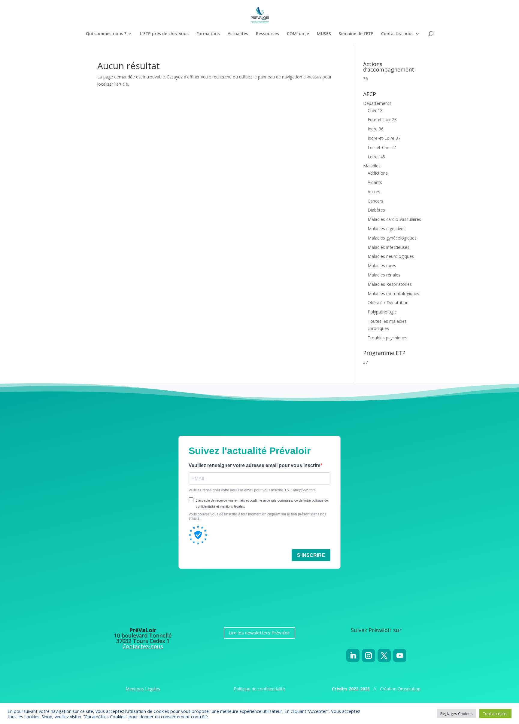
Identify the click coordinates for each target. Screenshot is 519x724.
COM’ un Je (298, 34)
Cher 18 (375, 110)
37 (365, 362)
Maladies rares (382, 265)
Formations (208, 34)
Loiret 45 (376, 157)
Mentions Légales (143, 689)
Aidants (375, 182)
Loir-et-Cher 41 (382, 147)
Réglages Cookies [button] (456, 713)
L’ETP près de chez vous (164, 34)
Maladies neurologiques (391, 256)
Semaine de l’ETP (356, 34)
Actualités (238, 34)
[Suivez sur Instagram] (368, 655)
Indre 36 (376, 129)
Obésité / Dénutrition (388, 302)
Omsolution (409, 689)
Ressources (267, 34)
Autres (374, 191)
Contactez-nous (397, 34)
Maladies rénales (384, 275)
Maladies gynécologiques (392, 238)
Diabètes (376, 210)
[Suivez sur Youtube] (399, 655)
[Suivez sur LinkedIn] (353, 655)
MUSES (324, 34)
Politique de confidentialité (259, 689)
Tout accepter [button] (495, 713)
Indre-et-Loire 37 (384, 138)
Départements (377, 103)
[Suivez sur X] (384, 655)
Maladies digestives (386, 228)
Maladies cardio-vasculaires (394, 219)
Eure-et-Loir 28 (382, 119)
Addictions (378, 173)
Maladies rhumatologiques (393, 293)
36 (365, 78)
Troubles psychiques (387, 338)
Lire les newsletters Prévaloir (259, 633)
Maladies (372, 166)
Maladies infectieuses (388, 247)
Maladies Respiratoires (390, 284)
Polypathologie (382, 312)
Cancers (375, 201)
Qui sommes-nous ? (106, 34)
